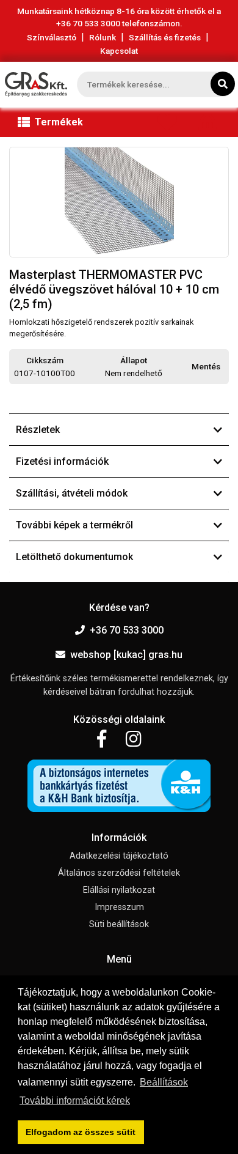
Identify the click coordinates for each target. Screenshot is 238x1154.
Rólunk (102, 37)
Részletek (38, 429)
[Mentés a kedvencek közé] (223, 367)
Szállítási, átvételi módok (72, 493)
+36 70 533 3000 (127, 630)
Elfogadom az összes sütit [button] (80, 1132)
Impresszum (119, 907)
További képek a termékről (74, 525)
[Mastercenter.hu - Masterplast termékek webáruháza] (36, 84)
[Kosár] (207, 125)
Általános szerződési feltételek (119, 873)
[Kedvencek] (167, 125)
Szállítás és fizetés (165, 37)
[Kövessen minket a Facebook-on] (101, 739)
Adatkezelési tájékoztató (119, 856)
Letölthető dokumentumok (74, 557)
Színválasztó (51, 37)
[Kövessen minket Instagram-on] (134, 739)
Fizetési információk (62, 461)
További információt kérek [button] (75, 1100)
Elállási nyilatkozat (119, 890)
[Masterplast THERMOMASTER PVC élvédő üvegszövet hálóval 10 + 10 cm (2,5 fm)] (119, 202)
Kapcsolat (119, 51)
